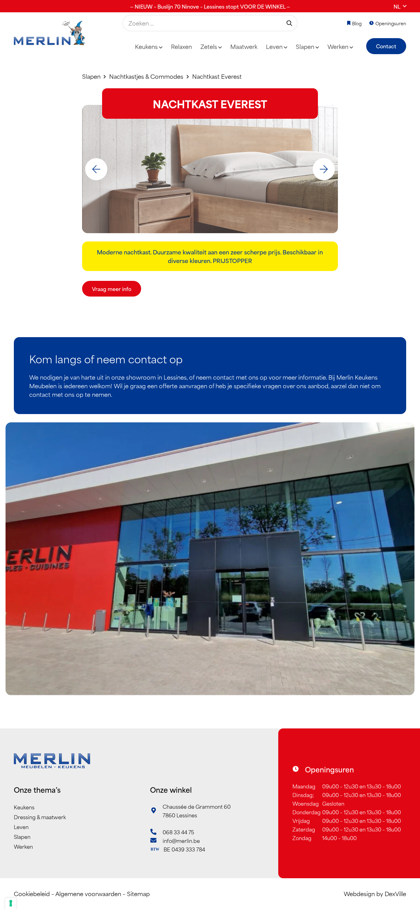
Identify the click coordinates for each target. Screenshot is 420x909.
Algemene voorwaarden (88, 893)
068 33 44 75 (178, 832)
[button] (400, 6)
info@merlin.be (181, 840)
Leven (21, 827)
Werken (23, 846)
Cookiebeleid (32, 893)
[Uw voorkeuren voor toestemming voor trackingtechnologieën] (11, 903)
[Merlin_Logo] (49, 33)
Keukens (24, 807)
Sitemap (138, 893)
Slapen (22, 836)
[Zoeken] (289, 23)
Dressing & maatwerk (40, 817)
